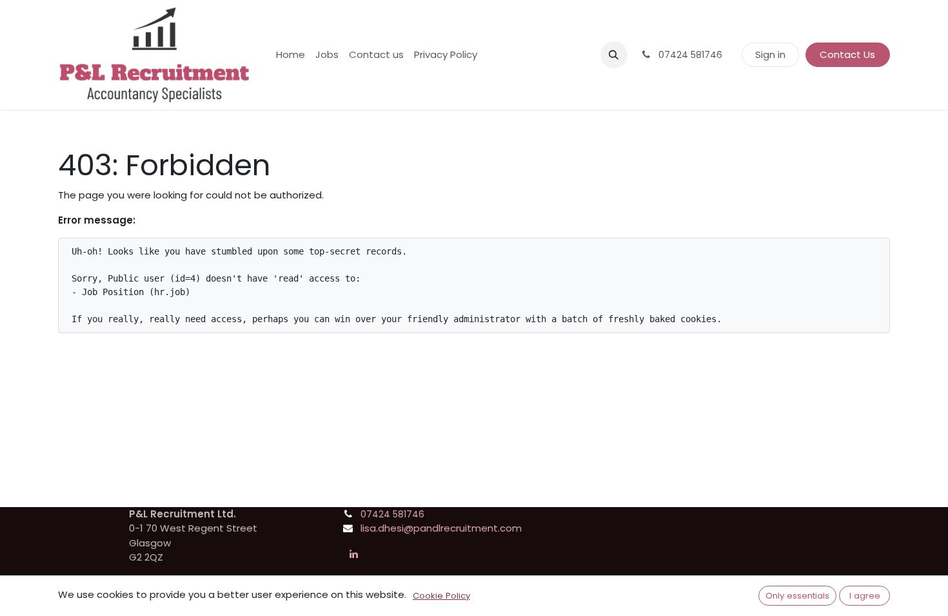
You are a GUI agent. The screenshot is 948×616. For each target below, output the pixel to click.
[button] (613, 54)
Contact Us (847, 54)
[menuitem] (290, 55)
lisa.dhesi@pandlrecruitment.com (441, 528)
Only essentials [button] (797, 596)
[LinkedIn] (353, 554)
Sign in (770, 54)
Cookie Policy (441, 596)
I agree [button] (864, 596)
